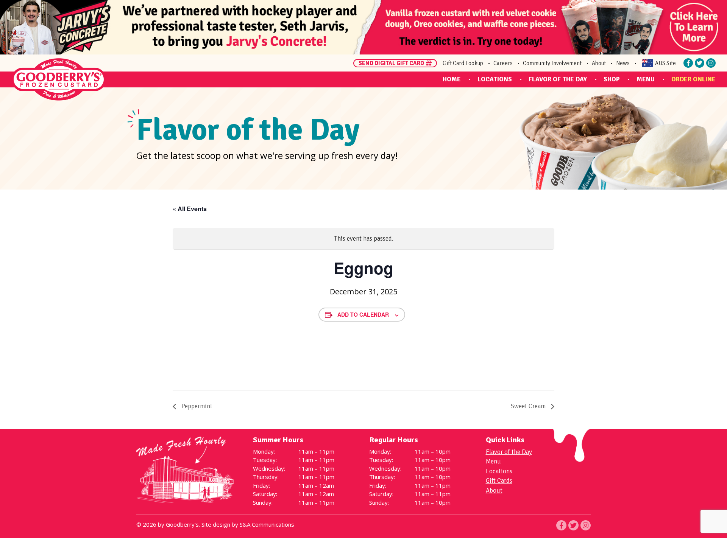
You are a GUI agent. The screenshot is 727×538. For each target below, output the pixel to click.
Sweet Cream (529, 406)
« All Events (190, 208)
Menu (646, 79)
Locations (494, 79)
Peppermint (196, 406)
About (599, 63)
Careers (503, 63)
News (623, 63)
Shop (612, 79)
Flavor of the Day (558, 79)
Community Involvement (552, 63)
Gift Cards (499, 481)
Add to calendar (363, 314)
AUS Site (665, 63)
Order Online (693, 79)
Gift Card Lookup (463, 63)
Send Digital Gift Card (391, 63)
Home (452, 79)
